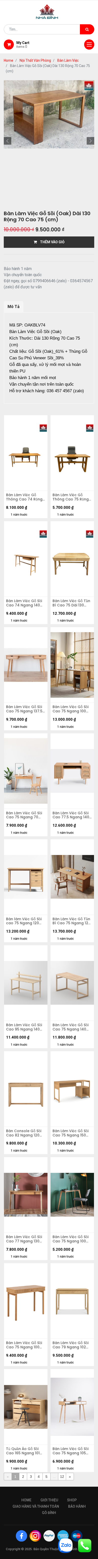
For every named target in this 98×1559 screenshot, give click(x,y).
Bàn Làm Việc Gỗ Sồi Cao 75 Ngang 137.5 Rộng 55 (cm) (24, 709)
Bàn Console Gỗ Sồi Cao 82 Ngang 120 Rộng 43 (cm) (23, 1133)
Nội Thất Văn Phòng (35, 60)
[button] (7, 141)
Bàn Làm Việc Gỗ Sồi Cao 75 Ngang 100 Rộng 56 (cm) (70, 709)
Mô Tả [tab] (14, 306)
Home (8, 60)
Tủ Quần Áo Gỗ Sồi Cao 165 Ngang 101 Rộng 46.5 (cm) (23, 1451)
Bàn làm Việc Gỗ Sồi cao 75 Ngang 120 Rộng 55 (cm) (23, 921)
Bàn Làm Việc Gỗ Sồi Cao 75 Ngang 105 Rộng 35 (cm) (70, 1451)
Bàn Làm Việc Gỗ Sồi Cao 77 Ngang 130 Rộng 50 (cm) (24, 1239)
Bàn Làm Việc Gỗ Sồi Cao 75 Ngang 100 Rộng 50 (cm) (24, 1345)
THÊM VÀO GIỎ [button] (51, 242)
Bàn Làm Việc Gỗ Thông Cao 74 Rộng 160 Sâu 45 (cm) (24, 497)
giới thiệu (49, 1500)
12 (62, 1477)
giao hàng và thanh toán (36, 1506)
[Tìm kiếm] (87, 29)
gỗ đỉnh (49, 1513)
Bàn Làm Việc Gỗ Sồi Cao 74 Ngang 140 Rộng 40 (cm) (24, 603)
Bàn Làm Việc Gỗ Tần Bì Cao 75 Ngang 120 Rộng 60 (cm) (71, 921)
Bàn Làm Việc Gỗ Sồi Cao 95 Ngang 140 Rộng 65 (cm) (24, 1027)
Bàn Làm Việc (68, 60)
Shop (72, 1500)
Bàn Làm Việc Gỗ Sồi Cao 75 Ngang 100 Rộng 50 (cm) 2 (70, 1239)
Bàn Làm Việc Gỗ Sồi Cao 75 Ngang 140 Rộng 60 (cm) (70, 1027)
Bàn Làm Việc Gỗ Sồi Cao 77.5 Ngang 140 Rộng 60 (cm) (71, 815)
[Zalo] (65, 1545)
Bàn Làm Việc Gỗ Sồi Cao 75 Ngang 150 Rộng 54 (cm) (70, 1133)
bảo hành (77, 1506)
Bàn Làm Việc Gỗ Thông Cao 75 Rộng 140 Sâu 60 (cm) (71, 497)
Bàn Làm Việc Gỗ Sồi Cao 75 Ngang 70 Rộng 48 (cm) (24, 815)
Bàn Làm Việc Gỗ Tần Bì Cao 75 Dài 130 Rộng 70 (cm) (71, 603)
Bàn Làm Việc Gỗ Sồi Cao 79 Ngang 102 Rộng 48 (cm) (70, 1345)
